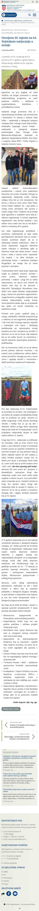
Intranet (6, 881)
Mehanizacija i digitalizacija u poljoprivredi (18, 20)
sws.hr (19, 908)
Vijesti (27, 33)
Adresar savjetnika (10, 863)
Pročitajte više (8, 770)
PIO (4, 875)
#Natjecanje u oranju (11, 709)
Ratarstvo (19, 33)
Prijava (5, 884)
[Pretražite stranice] (29, 15)
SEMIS (5, 872)
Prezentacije (7, 878)
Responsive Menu (32, 2)
